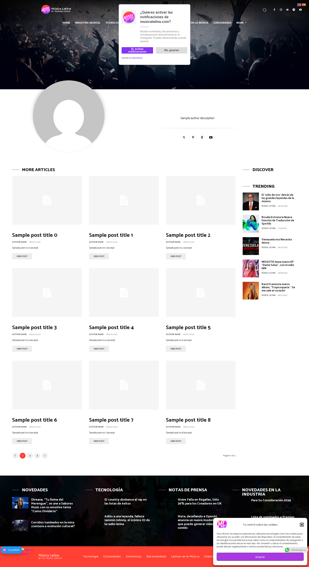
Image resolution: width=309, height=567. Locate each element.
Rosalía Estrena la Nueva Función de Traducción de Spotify (278, 220)
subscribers (137, 58)
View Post (22, 256)
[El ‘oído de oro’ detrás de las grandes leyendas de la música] (251, 201)
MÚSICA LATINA (269, 206)
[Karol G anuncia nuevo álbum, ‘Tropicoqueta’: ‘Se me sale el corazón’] (251, 291)
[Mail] (287, 10)
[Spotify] (294, 10)
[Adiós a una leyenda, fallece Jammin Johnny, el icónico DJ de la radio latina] (93, 519)
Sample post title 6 (34, 420)
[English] (299, 4)
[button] (302, 524)
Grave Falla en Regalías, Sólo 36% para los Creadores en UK (200, 501)
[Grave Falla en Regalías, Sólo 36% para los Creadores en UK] (167, 502)
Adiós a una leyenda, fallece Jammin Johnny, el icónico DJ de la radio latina (127, 520)
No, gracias (171, 50)
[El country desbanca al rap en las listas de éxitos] (93, 502)
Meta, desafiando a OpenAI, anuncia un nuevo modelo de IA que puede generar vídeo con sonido (200, 522)
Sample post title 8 (188, 420)
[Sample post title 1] (124, 200)
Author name (19, 242)
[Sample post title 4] (124, 292)
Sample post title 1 (111, 235)
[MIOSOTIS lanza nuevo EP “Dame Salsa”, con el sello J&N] (251, 268)
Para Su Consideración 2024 (271, 500)
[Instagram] (281, 10)
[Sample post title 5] (201, 292)
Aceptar (260, 557)
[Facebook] (274, 10)
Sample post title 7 (111, 420)
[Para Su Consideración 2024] (240, 503)
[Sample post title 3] (47, 292)
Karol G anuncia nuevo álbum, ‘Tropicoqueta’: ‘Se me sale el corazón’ (278, 287)
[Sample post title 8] (201, 385)
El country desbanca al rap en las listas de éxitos (125, 501)
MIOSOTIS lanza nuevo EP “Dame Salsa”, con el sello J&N (278, 265)
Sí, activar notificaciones (137, 50)
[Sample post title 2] (201, 200)
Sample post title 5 (188, 327)
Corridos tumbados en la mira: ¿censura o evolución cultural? (53, 524)
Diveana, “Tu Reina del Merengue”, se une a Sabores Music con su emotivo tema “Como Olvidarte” (52, 505)
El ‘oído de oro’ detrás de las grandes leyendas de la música (278, 198)
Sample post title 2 (188, 235)
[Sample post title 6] (47, 385)
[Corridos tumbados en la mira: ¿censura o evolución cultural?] (20, 525)
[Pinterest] (193, 137)
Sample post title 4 (111, 327)
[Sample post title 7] (124, 385)
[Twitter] (184, 137)
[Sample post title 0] (47, 200)
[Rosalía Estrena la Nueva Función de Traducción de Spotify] (251, 224)
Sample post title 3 (34, 327)
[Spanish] (304, 4)
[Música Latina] (38, 9)
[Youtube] (300, 10)
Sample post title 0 (34, 235)
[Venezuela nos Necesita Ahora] (251, 246)
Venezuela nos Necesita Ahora (277, 241)
